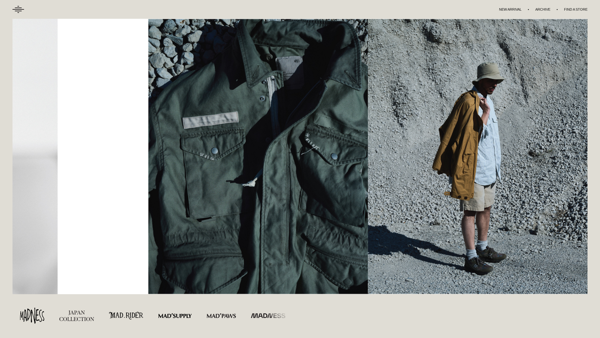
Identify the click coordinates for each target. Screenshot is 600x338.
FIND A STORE (576, 9)
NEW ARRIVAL (510, 9)
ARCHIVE (542, 9)
